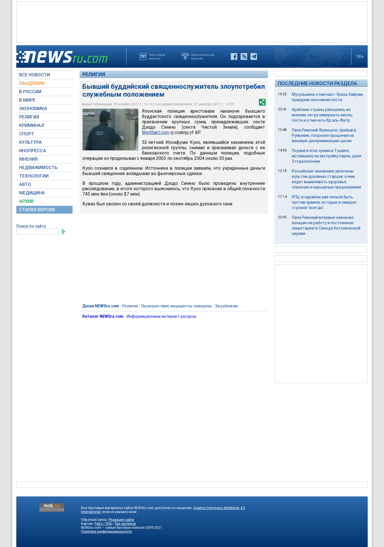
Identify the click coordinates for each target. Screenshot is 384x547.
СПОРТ (26, 134)
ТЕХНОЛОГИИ (34, 176)
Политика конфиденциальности (106, 532)
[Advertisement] (192, 21)
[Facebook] (234, 56)
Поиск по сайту (31, 226)
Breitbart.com (155, 132)
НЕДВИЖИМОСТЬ (38, 167)
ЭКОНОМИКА (33, 108)
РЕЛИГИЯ (29, 117)
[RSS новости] (244, 56)
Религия (93, 74)
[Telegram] (253, 56)
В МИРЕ (27, 100)
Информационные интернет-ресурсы (161, 316)
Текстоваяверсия (157, 56)
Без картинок (125, 524)
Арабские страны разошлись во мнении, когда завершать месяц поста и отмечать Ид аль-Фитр (322, 114)
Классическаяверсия (202, 56)
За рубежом (226, 306)
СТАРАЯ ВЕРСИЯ (37, 209)
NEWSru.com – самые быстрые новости (113, 528)
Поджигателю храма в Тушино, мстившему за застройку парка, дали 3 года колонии (326, 156)
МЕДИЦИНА (32, 193)
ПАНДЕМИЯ (31, 83)
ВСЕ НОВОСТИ (34, 75)
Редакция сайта (121, 520)
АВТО (25, 184)
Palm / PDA (103, 524)
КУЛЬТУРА (30, 142)
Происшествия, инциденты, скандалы (176, 306)
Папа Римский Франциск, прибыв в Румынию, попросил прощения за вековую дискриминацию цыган (324, 135)
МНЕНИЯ (28, 159)
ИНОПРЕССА (32, 150)
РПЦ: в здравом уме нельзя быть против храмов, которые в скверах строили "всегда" (324, 202)
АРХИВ (26, 201)
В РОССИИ (30, 91)
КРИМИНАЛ (31, 125)
